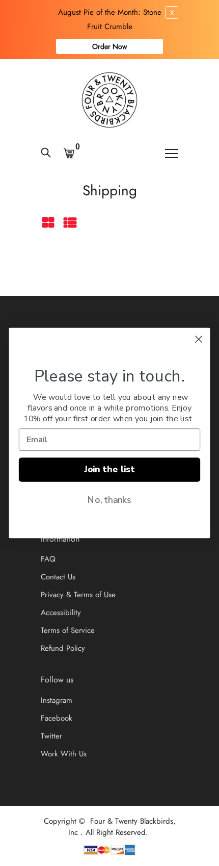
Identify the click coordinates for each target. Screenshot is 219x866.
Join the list (109, 470)
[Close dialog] (199, 339)
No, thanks (109, 500)
